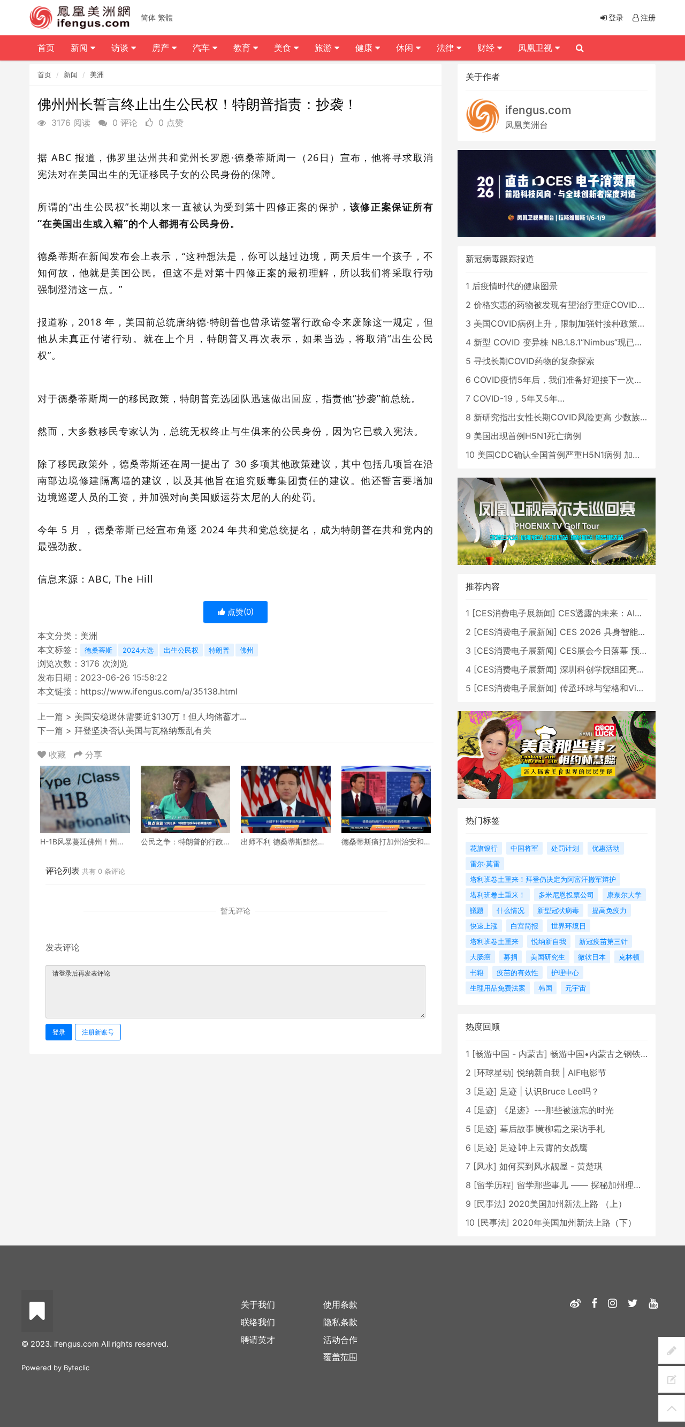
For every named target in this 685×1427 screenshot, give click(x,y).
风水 (484, 1166)
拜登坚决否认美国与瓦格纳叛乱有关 (142, 730)
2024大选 (138, 650)
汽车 (202, 47)
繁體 (165, 17)
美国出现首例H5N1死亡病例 (527, 436)
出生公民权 (181, 650)
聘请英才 (258, 1339)
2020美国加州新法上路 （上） (567, 1203)
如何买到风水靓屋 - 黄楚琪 (551, 1166)
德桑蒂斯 (98, 650)
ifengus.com (538, 110)
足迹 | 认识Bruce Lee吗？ (549, 1091)
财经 (487, 47)
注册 (648, 17)
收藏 (57, 754)
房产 (162, 47)
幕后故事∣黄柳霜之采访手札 (552, 1128)
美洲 (97, 74)
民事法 (490, 1203)
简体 (148, 17)
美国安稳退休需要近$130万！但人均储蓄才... (160, 716)
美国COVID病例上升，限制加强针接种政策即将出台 (573, 323)
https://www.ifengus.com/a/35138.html (159, 691)
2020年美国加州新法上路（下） (574, 1222)
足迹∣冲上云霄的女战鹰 (544, 1147)
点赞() (239, 612)
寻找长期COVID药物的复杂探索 (534, 361)
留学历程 (494, 1185)
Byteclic (76, 1367)
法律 (446, 47)
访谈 (121, 47)
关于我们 (258, 1304)
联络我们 (258, 1322)
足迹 (485, 1091)
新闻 (71, 74)
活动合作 (340, 1339)
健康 (365, 47)
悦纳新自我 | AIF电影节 (561, 1072)
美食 (284, 47)
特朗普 (219, 650)
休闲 (406, 47)
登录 (58, 1032)
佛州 (247, 650)
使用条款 (340, 1304)
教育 (243, 47)
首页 (44, 74)
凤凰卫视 (536, 47)
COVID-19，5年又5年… (519, 398)
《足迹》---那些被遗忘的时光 (557, 1110)
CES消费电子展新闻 (513, 613)
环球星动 (494, 1072)
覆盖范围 (340, 1357)
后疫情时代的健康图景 (515, 286)
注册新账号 (98, 1032)
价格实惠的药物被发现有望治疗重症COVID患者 (564, 304)
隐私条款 (340, 1322)
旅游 (324, 47)
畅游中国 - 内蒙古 (509, 1053)
